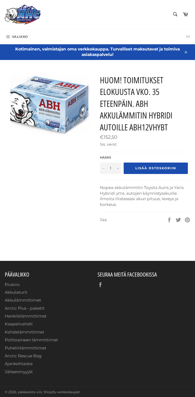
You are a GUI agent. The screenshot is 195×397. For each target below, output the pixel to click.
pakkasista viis (30, 392)
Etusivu (12, 284)
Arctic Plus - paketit (24, 308)
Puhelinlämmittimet (25, 348)
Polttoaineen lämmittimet (31, 339)
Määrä (105, 157)
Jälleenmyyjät (19, 371)
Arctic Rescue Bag (23, 355)
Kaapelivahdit (19, 324)
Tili (188, 37)
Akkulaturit (16, 292)
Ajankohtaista (19, 363)
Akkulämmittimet (23, 300)
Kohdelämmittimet (24, 332)
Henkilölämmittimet (26, 316)
